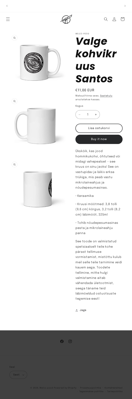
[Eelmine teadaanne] (7, 6)
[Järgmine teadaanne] (125, 6)
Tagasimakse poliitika (91, 391)
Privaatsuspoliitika (90, 388)
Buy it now (99, 139)
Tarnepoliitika (115, 391)
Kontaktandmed (114, 388)
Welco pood (46, 388)
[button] (8, 19)
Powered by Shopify (65, 388)
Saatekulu (106, 96)
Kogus (79, 106)
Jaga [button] (83, 310)
